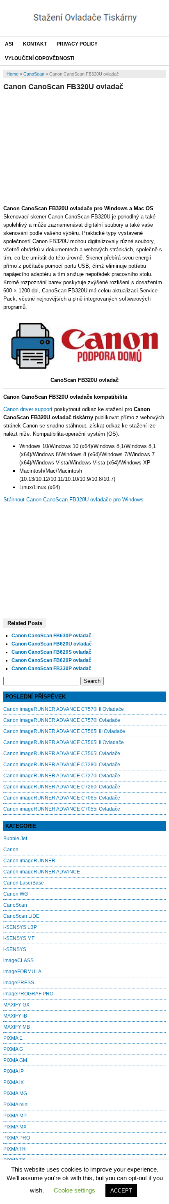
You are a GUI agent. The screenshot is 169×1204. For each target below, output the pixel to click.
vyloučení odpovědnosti (39, 58)
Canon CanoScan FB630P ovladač (51, 636)
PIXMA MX (15, 1127)
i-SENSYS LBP (20, 927)
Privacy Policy (77, 44)
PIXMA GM (15, 1060)
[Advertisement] (84, 146)
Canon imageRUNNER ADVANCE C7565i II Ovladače (63, 742)
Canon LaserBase (23, 883)
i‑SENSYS (14, 949)
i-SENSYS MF (18, 938)
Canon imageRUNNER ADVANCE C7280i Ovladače (61, 764)
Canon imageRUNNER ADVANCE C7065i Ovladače (61, 798)
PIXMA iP (13, 1071)
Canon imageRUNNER (29, 861)
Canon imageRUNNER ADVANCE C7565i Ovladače (61, 753)
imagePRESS (18, 983)
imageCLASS (18, 960)
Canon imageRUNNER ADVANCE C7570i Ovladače (61, 720)
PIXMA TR (14, 1149)
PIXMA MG (15, 1093)
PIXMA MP (15, 1116)
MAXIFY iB (15, 1016)
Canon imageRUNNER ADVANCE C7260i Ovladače (61, 787)
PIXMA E (13, 1038)
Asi (9, 44)
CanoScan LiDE (21, 916)
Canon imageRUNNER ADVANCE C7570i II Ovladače (63, 709)
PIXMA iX (13, 1082)
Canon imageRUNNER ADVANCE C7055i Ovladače (61, 809)
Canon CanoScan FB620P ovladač (51, 660)
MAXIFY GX (16, 1005)
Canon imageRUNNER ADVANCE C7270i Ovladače (61, 776)
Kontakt (35, 44)
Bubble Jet (15, 838)
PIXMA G (13, 1049)
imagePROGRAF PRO (28, 994)
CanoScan (33, 73)
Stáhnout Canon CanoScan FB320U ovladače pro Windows (73, 499)
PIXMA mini (16, 1104)
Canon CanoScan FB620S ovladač (51, 652)
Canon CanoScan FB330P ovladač (51, 668)
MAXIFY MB (16, 1027)
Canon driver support (28, 409)
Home (12, 73)
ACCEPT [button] (121, 1191)
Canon (10, 849)
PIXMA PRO (16, 1138)
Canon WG (15, 894)
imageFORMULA (22, 971)
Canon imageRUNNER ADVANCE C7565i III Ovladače (64, 731)
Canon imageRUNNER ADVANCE (41, 872)
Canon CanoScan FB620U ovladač (51, 644)
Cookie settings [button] (74, 1190)
